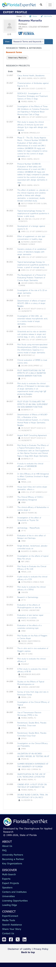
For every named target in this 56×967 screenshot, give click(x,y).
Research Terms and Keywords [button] (27, 41)
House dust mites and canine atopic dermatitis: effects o (32, 488)
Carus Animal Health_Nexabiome (30, 75)
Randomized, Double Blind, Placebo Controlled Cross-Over (31, 734)
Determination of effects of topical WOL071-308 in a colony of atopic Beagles (31, 303)
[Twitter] (19, 940)
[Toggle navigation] (50, 5)
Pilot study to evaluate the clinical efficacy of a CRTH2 (31, 588)
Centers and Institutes (14, 891)
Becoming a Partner (13, 859)
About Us (7, 846)
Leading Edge (9, 905)
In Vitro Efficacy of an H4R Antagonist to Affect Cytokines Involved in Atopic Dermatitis (33, 476)
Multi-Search (9, 874)
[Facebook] (12, 940)
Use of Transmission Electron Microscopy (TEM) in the (29, 713)
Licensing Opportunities (15, 900)
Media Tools (8, 920)
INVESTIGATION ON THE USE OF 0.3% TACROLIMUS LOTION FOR (31, 775)
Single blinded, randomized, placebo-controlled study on (32, 547)
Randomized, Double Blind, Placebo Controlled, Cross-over (31, 724)
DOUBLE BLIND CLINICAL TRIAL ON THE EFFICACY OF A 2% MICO (32, 796)
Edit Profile (48, 16)
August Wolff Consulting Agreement (32, 435)
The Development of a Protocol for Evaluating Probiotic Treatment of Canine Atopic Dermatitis (31, 278)
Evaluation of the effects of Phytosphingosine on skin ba (29, 606)
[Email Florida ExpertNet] (5, 940)
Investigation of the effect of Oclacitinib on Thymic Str (29, 519)
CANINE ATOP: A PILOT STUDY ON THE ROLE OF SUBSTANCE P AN (32, 785)
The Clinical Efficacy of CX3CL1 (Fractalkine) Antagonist (30, 498)
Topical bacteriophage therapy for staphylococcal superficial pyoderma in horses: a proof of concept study (33, 265)
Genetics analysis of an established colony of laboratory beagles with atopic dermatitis (31, 252)
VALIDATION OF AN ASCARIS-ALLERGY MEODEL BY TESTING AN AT (33, 755)
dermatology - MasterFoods (28, 528)
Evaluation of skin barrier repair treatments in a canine (30, 616)
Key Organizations (12, 863)
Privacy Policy (41, 948)
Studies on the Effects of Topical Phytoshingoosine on (30, 683)
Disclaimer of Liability (19, 948)
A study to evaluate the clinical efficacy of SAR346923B (30, 465)
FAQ (4, 850)
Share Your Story (11, 929)
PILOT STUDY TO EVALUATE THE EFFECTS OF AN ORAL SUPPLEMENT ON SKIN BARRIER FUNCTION (32, 404)
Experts (6, 878)
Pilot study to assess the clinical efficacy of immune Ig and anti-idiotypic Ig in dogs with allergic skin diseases (32, 126)
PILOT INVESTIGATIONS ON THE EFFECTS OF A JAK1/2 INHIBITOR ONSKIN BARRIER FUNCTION (31, 373)
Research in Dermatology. (28, 597)
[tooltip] (19, 78)
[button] (8, 33)
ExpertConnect (10, 915)
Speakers (7, 887)
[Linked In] (26, 940)
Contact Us (8, 933)
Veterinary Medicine (17, 57)
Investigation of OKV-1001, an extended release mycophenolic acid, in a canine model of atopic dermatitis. (32, 320)
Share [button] (35, 16)
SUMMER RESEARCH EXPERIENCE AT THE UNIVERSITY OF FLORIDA (32, 765)
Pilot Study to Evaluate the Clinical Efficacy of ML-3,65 (31, 567)
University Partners (12, 854)
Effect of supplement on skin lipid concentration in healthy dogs (31, 237)
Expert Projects (10, 883)
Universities (8, 896)
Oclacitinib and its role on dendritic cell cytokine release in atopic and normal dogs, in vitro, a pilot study (31, 334)
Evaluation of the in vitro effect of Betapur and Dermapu (31, 536)
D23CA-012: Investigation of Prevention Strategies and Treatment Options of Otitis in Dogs (32, 96)
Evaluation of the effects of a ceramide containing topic (29, 626)
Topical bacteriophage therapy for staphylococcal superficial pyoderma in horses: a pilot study (33, 213)
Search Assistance (12, 924)
